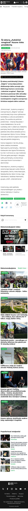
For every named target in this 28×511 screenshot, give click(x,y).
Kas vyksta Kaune (6, 50)
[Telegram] (2, 207)
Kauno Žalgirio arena (6, 198)
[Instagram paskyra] (12, 489)
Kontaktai (7, 493)
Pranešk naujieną (17, 6)
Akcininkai (20, 496)
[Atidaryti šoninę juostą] (1, 7)
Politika (4, 372)
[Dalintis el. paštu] (10, 207)
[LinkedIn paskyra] (16, 489)
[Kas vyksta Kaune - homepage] (6, 2)
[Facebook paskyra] (7, 489)
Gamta (4, 349)
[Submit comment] (25, 220)
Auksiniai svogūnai (19, 198)
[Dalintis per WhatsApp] (2, 203)
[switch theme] (24, 2)
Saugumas (14, 439)
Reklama (14, 493)
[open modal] (26, 2)
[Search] (21, 2)
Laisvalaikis (6, 48)
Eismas (4, 323)
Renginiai (5, 272)
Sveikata (13, 456)
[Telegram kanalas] (25, 489)
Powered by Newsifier (14, 506)
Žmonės (13, 464)
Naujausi (21, 493)
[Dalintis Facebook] (6, 203)
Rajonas (4, 401)
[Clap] (17, 205)
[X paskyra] (3, 489)
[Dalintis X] (10, 203)
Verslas (4, 298)
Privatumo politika (15, 498)
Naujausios (6, 6)
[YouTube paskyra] (20, 489)
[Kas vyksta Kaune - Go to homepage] (14, 483)
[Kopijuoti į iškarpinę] (6, 207)
